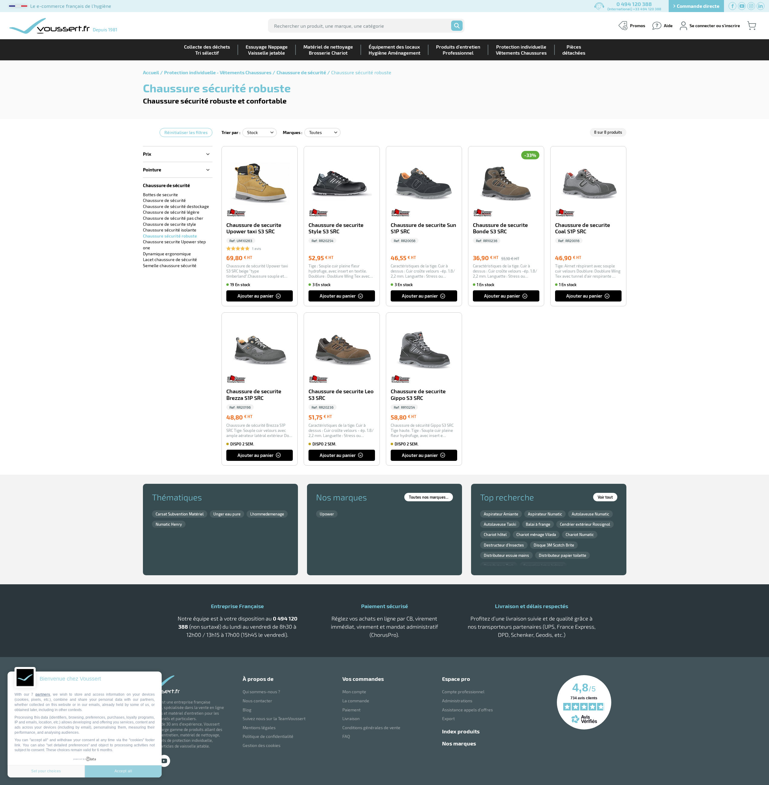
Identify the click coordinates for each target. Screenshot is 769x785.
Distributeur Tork (499, 565)
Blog (247, 709)
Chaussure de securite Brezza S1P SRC (253, 394)
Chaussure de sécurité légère (171, 212)
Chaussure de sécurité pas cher (173, 218)
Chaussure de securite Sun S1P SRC (423, 228)
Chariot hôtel (495, 534)
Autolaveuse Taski (500, 524)
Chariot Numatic (580, 534)
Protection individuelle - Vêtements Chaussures (217, 72)
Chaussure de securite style (169, 224)
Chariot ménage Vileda (536, 534)
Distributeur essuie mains (506, 555)
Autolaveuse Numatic (590, 514)
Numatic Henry (169, 524)
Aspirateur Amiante (501, 514)
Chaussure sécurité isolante (169, 229)
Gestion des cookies (261, 745)
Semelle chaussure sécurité (169, 265)
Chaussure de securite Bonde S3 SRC (500, 228)
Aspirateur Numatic (545, 514)
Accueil (151, 72)
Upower (327, 514)
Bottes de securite (160, 194)
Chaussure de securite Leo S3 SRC (341, 394)
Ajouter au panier (255, 295)
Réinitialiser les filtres (186, 132)
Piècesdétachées (573, 50)
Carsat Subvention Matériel (180, 514)
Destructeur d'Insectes (504, 545)
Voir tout (605, 497)
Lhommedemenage (267, 514)
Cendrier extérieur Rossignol (585, 524)
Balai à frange (538, 524)
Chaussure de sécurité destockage (176, 206)
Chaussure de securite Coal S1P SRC (582, 228)
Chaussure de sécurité (301, 72)
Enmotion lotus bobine (543, 565)
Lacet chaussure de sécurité (170, 259)
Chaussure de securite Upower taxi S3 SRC (253, 228)
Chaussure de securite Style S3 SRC (336, 228)
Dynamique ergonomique (167, 253)
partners (42, 694)
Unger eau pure (227, 514)
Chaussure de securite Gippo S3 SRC (418, 394)
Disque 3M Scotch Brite (554, 545)
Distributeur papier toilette (562, 555)
